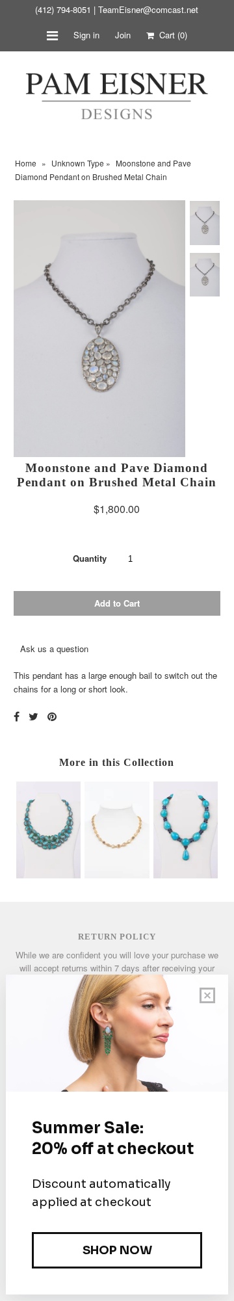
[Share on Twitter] (33, 716)
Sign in (86, 35)
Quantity (90, 558)
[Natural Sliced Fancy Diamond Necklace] (116, 875)
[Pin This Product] (52, 716)
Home (25, 162)
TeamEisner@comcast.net (148, 9)
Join (123, 35)
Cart (170, 35)
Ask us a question (54, 648)
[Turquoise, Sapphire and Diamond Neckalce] (185, 875)
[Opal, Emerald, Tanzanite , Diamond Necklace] (48, 875)
